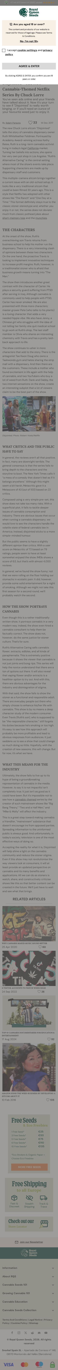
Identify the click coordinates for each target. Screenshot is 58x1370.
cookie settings (27, 50)
